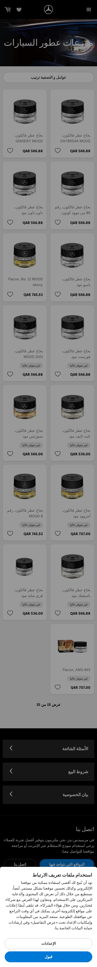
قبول (49, 956)
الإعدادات (48, 943)
